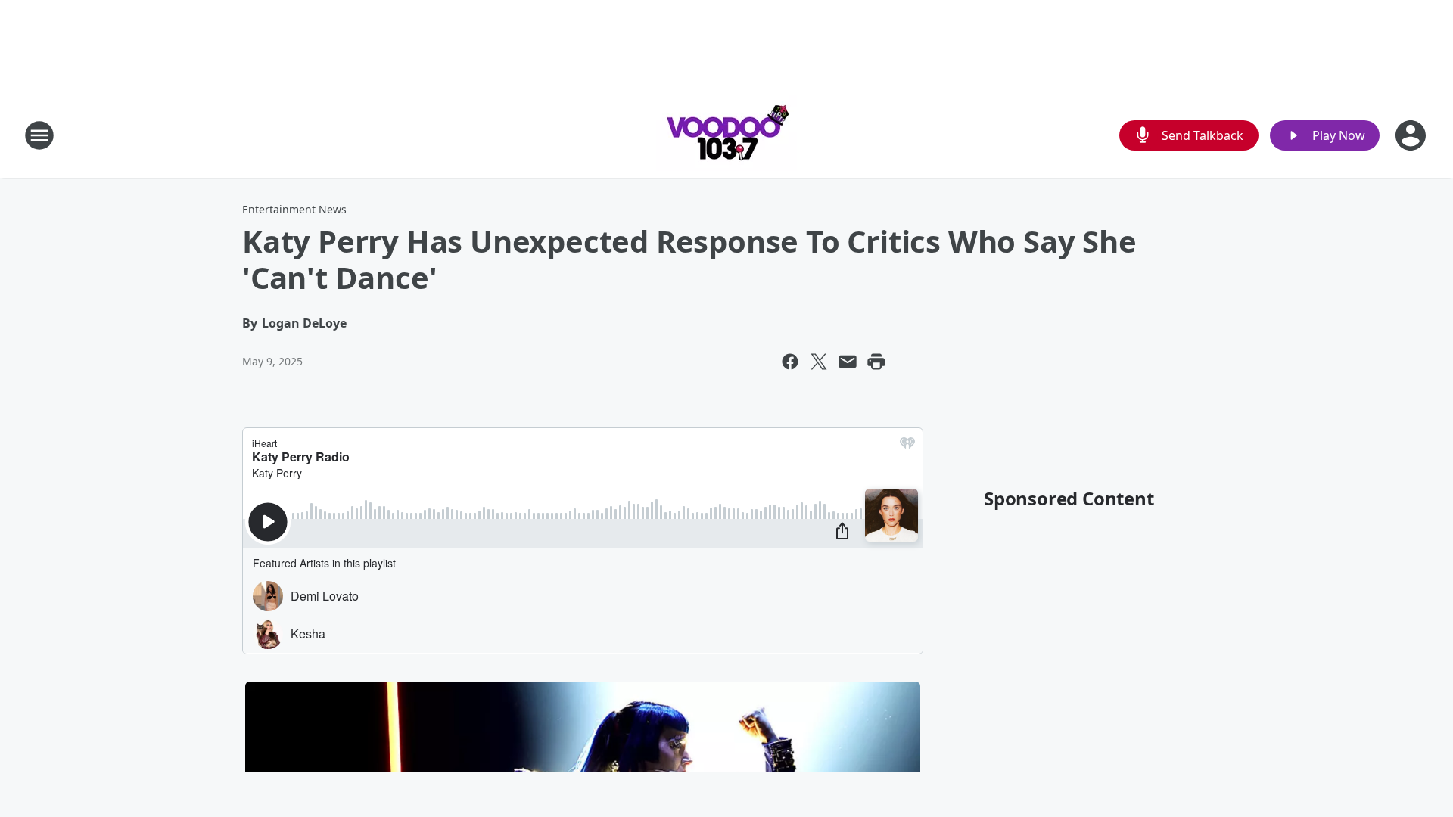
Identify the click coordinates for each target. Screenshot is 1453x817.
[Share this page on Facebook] (790, 361)
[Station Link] (726, 135)
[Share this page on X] (818, 361)
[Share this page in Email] (847, 361)
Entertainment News (294, 209)
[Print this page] (876, 361)
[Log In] (1412, 135)
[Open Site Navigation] (39, 135)
